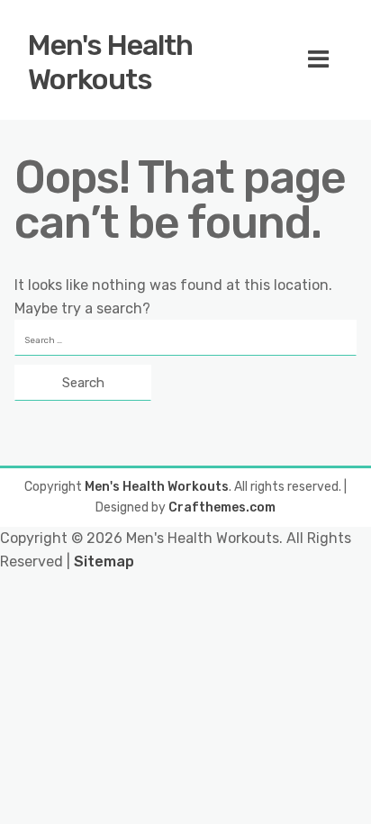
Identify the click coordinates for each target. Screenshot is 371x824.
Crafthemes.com (222, 507)
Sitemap (104, 561)
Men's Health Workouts (110, 62)
